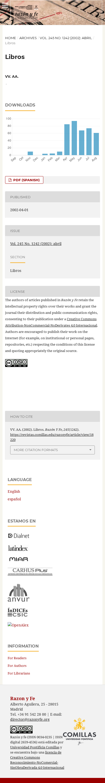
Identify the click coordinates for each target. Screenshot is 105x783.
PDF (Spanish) (26, 180)
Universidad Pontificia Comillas (34, 747)
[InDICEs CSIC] (18, 615)
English (14, 491)
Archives (28, 38)
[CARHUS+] (30, 574)
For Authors (17, 665)
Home (10, 38)
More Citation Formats (36, 450)
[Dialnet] (19, 537)
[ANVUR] (19, 600)
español (14, 499)
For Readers (17, 658)
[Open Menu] (5, 5)
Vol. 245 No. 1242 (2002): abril (66, 38)
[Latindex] (18, 549)
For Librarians (19, 673)
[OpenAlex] (18, 625)
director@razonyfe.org (30, 719)
